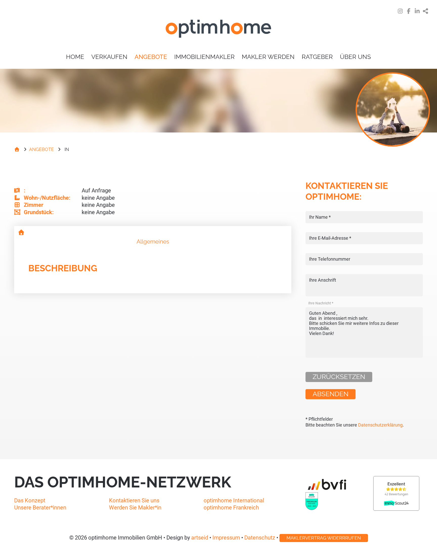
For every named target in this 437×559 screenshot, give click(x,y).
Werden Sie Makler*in (135, 507)
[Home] (17, 149)
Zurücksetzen (339, 377)
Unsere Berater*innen (40, 507)
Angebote (151, 56)
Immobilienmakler (204, 56)
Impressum (226, 537)
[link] (400, 11)
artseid (199, 537)
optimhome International (234, 500)
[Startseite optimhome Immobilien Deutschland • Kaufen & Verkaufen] (218, 29)
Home (75, 56)
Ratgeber (317, 56)
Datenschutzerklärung (380, 425)
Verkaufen (109, 56)
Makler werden (268, 56)
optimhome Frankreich (231, 507)
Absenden (330, 394)
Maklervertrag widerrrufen (324, 538)
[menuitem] (75, 57)
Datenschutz (259, 537)
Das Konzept (29, 500)
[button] (426, 11)
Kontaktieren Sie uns (134, 500)
